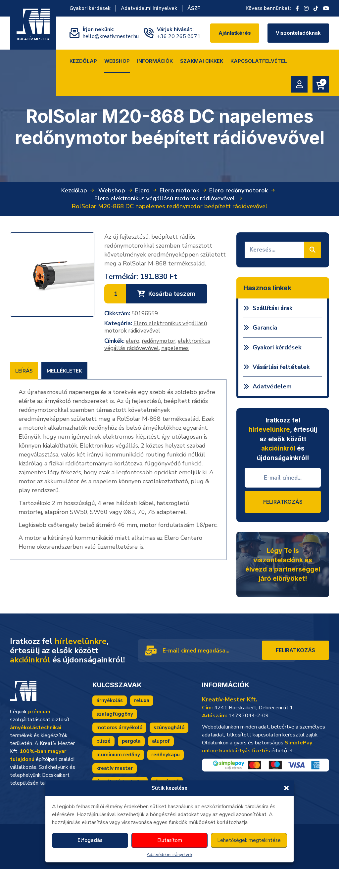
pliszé (103, 741)
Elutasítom (169, 840)
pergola (131, 741)
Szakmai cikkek (201, 61)
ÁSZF (193, 8)
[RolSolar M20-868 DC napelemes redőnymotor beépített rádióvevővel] (52, 274)
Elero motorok (179, 190)
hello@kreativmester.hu (111, 36)
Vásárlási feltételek (281, 367)
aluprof (161, 741)
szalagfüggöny (114, 714)
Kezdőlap (83, 61)
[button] (286, 788)
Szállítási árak (272, 308)
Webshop (117, 61)
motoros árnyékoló (119, 727)
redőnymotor (158, 341)
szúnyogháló (169, 727)
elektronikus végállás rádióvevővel (157, 344)
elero (132, 341)
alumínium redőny (118, 754)
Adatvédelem (272, 386)
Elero (142, 190)
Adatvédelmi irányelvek (169, 855)
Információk (155, 61)
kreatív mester (114, 768)
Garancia (265, 328)
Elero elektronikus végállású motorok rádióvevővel (164, 198)
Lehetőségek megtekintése (249, 840)
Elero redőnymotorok (238, 190)
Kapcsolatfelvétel (258, 61)
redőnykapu (165, 754)
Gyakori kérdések (90, 8)
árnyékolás (109, 700)
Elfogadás (90, 840)
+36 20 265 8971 (179, 36)
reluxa (141, 700)
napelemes (175, 348)
